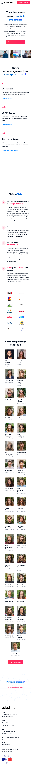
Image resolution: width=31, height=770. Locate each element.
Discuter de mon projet (15, 42)
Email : (10, 737)
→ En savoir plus (7, 98)
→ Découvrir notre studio (10, 150)
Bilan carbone (6, 740)
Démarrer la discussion (15, 687)
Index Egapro (6, 744)
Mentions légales (7, 751)
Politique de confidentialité (10, 749)
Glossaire (4, 747)
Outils (3, 742)
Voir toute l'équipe (15, 662)
